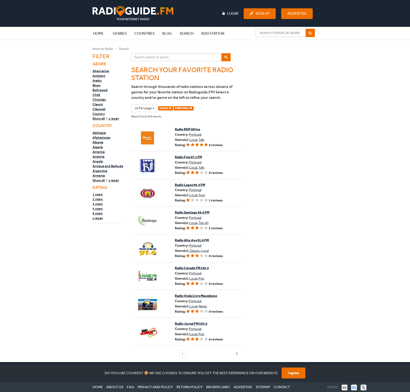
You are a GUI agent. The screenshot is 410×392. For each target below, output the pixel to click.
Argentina (100, 171)
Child (96, 95)
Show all (99, 119)
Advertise (297, 13)
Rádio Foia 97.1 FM (188, 157)
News (203, 306)
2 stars (98, 199)
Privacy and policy (155, 387)
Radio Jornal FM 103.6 (191, 324)
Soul (202, 195)
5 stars (98, 213)
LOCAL (164, 108)
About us (114, 387)
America (99, 152)
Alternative (101, 71)
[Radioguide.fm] (133, 13)
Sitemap (263, 387)
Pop (201, 279)
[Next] (237, 353)
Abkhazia (99, 133)
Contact (282, 387)
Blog (167, 33)
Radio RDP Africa (187, 129)
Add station (212, 33)
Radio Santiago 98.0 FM (192, 212)
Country (99, 114)
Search (187, 33)
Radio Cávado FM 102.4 (192, 268)
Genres (120, 33)
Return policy (190, 387)
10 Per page (143, 108)
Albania (98, 142)
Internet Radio (103, 49)
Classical (99, 109)
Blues (97, 85)
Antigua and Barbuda (108, 166)
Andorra (98, 156)
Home (101, 33)
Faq (130, 387)
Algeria (98, 147)
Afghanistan (102, 137)
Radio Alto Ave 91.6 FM (192, 240)
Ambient (99, 76)
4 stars (98, 208)
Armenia (99, 175)
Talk (201, 140)
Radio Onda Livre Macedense (196, 296)
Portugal (195, 135)
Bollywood (100, 90)
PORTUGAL (182, 108)
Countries (144, 33)
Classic (98, 104)
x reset (113, 118)
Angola (98, 161)
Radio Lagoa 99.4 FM (190, 185)
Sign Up (263, 13)
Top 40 (204, 223)
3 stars (98, 204)
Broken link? (218, 387)
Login (232, 13)
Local (193, 140)
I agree (293, 373)
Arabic (97, 80)
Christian (99, 99)
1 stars (98, 194)
